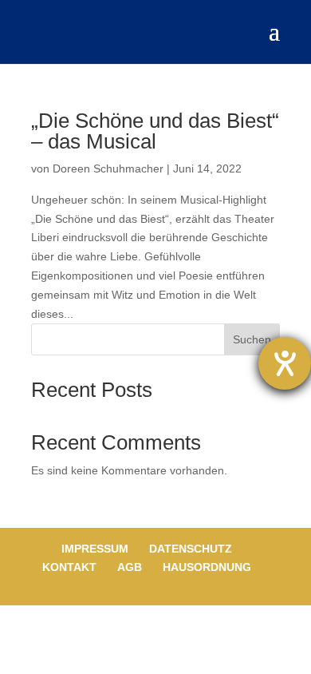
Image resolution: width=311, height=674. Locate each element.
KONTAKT (69, 567)
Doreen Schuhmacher (108, 168)
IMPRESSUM (94, 548)
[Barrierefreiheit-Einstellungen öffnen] (284, 363)
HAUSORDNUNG (207, 567)
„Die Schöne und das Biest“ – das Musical (155, 131)
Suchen (252, 339)
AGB (129, 567)
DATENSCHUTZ (190, 548)
